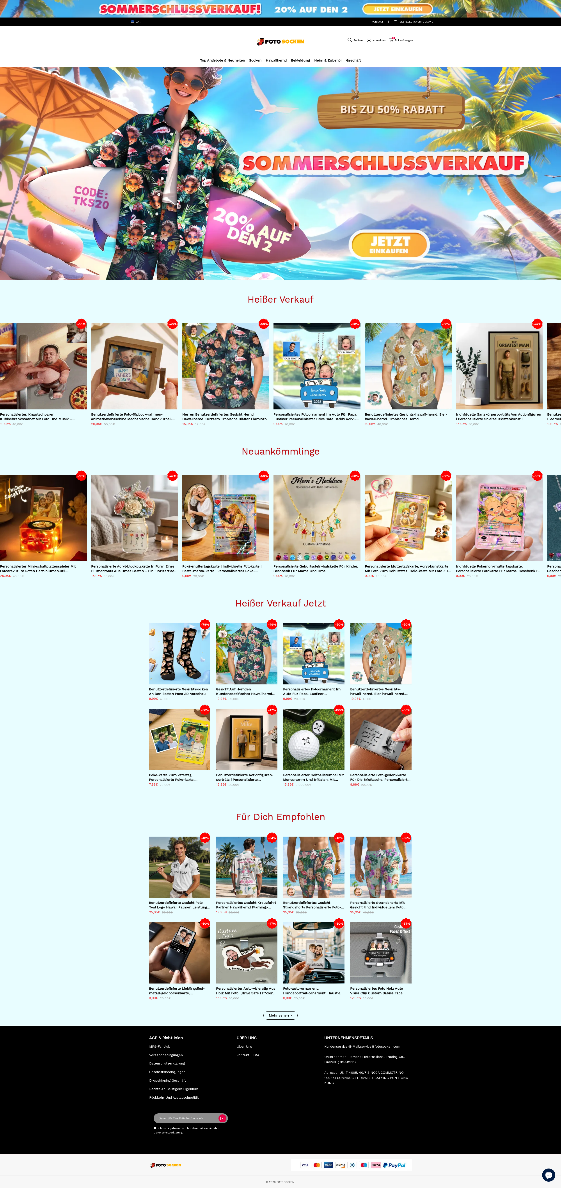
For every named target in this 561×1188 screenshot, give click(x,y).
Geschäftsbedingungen (167, 1072)
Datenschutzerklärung (167, 1063)
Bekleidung (300, 60)
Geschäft (353, 60)
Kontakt (377, 21)
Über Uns (244, 1047)
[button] (551, 374)
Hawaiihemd (276, 60)
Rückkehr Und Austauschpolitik (174, 1098)
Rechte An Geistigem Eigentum (173, 1089)
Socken (255, 60)
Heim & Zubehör (328, 60)
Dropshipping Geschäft (167, 1080)
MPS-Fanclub (159, 1047)
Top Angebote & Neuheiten (222, 60)
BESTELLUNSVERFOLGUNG (412, 21)
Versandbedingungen (166, 1055)
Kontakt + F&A (248, 1055)
